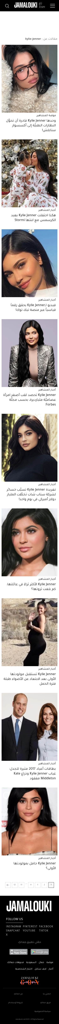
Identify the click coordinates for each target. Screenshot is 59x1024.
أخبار (51, 969)
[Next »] (8, 885)
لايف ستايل (40, 969)
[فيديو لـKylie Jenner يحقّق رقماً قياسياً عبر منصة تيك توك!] (29, 263)
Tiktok (43, 931)
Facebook (46, 926)
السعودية (31, 962)
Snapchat (13, 931)
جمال (41, 962)
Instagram (13, 926)
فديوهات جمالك (15, 962)
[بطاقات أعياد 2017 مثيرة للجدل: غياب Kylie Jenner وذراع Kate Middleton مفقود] (29, 727)
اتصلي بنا (47, 994)
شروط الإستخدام (15, 1003)
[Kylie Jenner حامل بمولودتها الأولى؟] (29, 821)
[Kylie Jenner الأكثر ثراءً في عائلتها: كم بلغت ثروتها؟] (29, 542)
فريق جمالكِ (45, 1003)
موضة (49, 962)
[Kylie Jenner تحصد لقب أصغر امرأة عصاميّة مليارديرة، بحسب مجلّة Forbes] (29, 353)
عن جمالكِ (18, 994)
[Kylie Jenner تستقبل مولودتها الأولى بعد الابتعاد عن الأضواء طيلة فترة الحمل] (29, 632)
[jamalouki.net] (29, 5)
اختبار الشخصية (23, 969)
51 (21, 885)
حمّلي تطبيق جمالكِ (29, 942)
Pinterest (30, 926)
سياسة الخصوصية (43, 1012)
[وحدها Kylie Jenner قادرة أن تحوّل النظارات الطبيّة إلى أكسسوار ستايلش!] (29, 79)
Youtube (29, 931)
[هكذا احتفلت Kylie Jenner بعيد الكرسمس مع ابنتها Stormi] (29, 173)
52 (15, 885)
